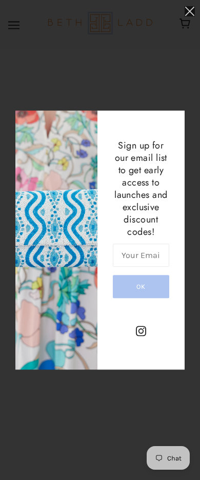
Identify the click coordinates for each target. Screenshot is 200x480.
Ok (141, 286)
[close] (189, 11)
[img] (141, 331)
